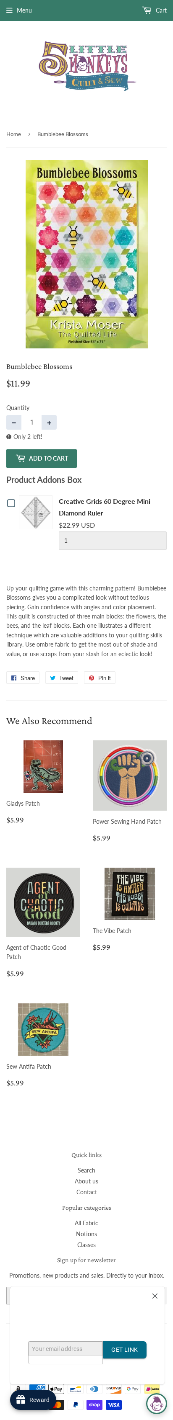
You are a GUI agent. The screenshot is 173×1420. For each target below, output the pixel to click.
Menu (24, 10)
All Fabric (86, 1223)
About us (86, 1181)
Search (86, 1170)
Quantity (17, 407)
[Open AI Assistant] (156, 1403)
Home (13, 134)
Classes (86, 1244)
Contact (86, 1192)
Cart (160, 10)
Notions (86, 1233)
